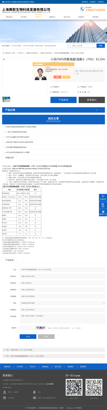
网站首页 (9, 17)
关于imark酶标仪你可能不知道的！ (18, 137)
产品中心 (38, 17)
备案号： (62, 408)
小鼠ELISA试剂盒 (45, 53)
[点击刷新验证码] (40, 328)
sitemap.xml (71, 408)
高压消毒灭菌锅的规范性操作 (16, 147)
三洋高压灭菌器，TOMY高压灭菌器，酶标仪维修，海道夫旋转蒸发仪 (33, 46)
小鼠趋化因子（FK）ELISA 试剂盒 (21, 350)
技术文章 (67, 17)
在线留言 (93, 2)
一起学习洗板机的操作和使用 (16, 132)
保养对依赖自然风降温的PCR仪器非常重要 (21, 127)
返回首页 (85, 2)
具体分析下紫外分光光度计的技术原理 (19, 142)
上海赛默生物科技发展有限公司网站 (22, 2)
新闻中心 (52, 17)
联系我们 (101, 2)
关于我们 (24, 17)
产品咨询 (63, 100)
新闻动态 (45, 366)
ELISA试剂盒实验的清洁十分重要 (17, 152)
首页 (13, 53)
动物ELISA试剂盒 (32, 53)
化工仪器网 (49, 384)
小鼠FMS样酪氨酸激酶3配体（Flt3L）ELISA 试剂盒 (27, 356)
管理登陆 (79, 408)
